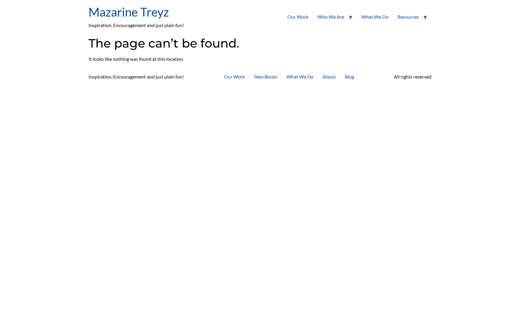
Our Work (297, 17)
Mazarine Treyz (128, 12)
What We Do (374, 17)
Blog (349, 76)
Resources (408, 17)
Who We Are (330, 17)
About (329, 76)
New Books (265, 76)
